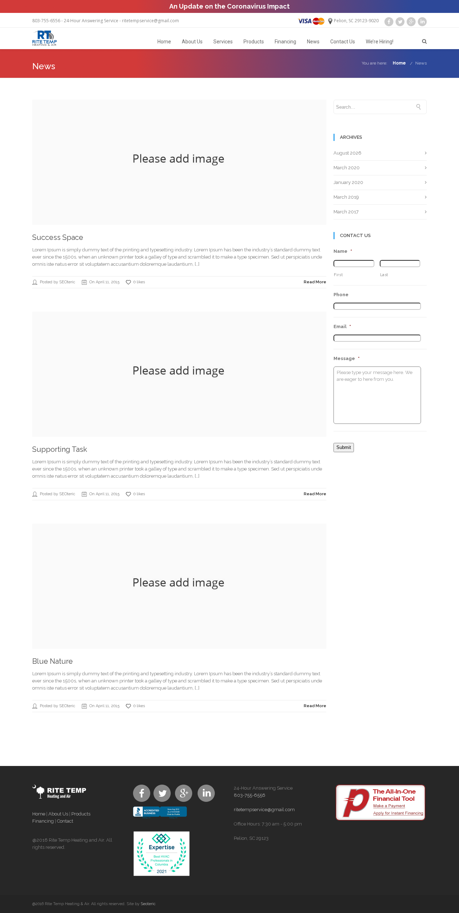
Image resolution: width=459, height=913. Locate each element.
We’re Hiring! (379, 41)
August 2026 (347, 153)
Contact (65, 821)
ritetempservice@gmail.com (150, 21)
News (313, 41)
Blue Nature (52, 661)
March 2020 (346, 167)
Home (164, 41)
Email (342, 326)
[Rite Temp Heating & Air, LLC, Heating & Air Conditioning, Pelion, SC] (160, 818)
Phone (341, 294)
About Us (192, 41)
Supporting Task (59, 449)
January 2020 (348, 182)
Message (346, 358)
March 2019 (346, 197)
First (338, 275)
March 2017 (346, 211)
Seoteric (148, 904)
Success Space (57, 237)
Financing (285, 41)
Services (223, 41)
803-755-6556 (46, 21)
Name (342, 251)
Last (384, 275)
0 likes (139, 282)
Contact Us (342, 41)
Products (253, 41)
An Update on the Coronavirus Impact (229, 6)
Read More (315, 282)
